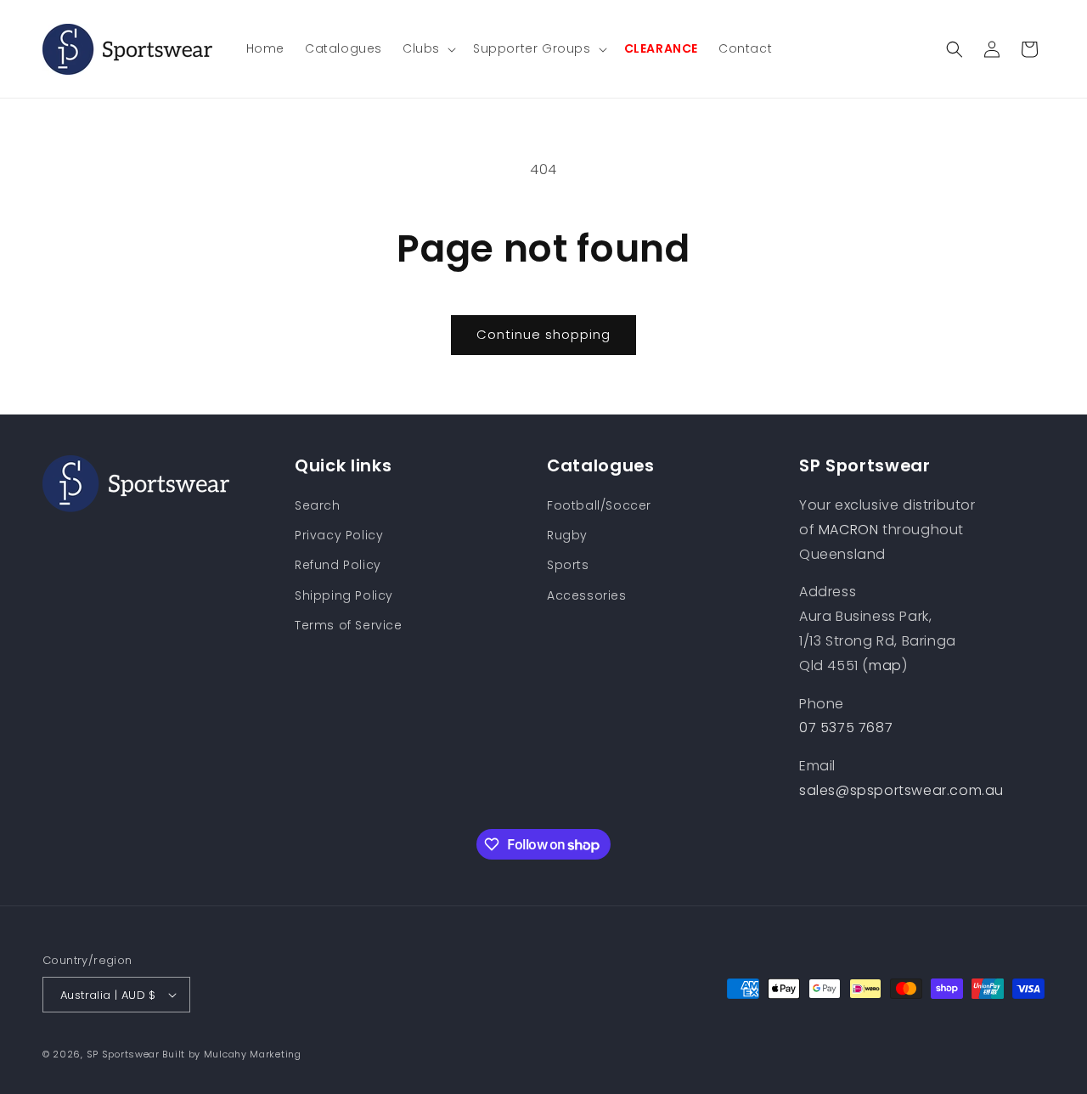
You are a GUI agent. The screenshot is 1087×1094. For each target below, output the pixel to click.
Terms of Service (349, 625)
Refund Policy (338, 564)
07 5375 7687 (846, 727)
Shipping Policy (344, 595)
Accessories (587, 595)
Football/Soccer (599, 505)
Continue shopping (543, 334)
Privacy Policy (339, 535)
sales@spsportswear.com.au (901, 790)
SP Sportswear (123, 1054)
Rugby (567, 535)
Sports (568, 564)
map (885, 665)
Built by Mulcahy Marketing (231, 1054)
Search (318, 505)
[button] (427, 48)
